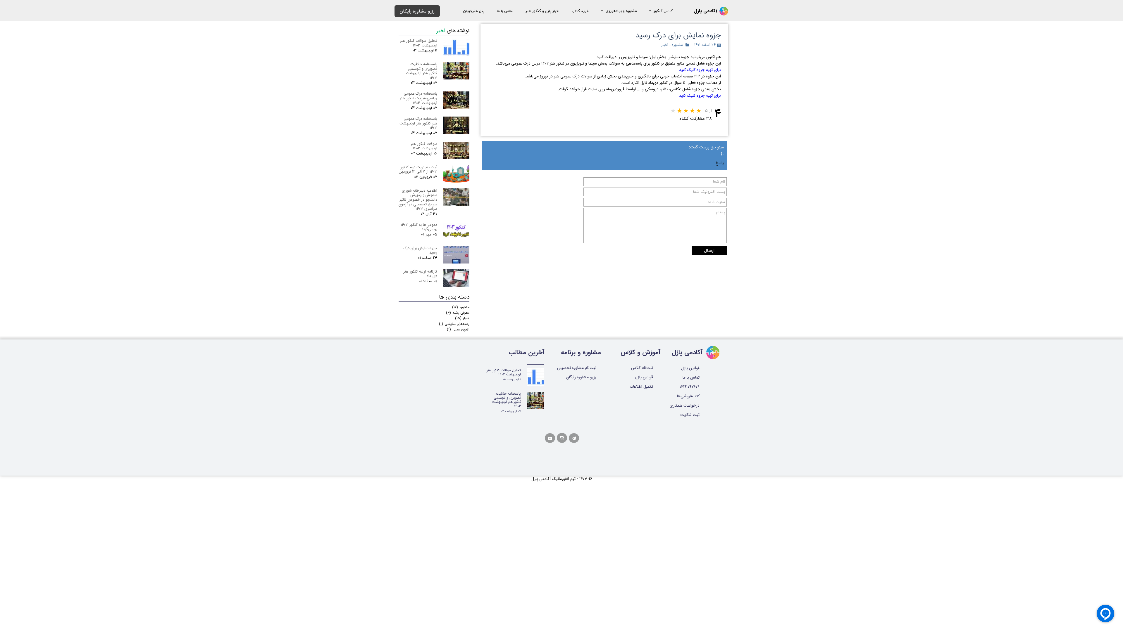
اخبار (664, 45)
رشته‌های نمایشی (454, 324)
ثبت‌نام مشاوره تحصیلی (576, 368)
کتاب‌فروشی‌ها (688, 396)
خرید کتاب (580, 11)
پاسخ (720, 163)
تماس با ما (505, 11)
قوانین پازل (644, 377)
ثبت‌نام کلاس (642, 368)
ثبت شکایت (690, 415)
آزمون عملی (458, 329)
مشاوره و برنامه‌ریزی (621, 11)
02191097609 (689, 387)
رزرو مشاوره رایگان (581, 377)
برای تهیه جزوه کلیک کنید (700, 70)
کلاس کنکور (663, 11)
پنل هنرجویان (473, 11)
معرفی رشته (457, 313)
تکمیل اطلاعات (641, 386)
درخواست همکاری (686, 405)
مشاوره (677, 45)
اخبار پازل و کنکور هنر (542, 11)
